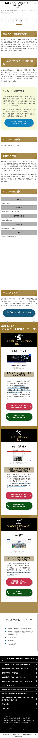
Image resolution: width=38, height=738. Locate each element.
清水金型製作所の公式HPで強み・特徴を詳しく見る (19, 495)
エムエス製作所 (12, 637)
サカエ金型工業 (12, 644)
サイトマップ (5, 708)
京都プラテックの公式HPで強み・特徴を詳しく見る (19, 406)
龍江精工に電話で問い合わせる (19, 592)
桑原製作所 (11, 640)
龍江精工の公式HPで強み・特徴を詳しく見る (19, 582)
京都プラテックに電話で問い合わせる (19, 416)
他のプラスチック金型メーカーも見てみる (19, 313)
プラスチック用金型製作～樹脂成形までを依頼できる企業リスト (20, 633)
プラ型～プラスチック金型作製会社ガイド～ (20, 628)
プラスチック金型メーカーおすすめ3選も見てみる (19, 122)
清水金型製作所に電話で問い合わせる (19, 505)
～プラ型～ (20, 5)
